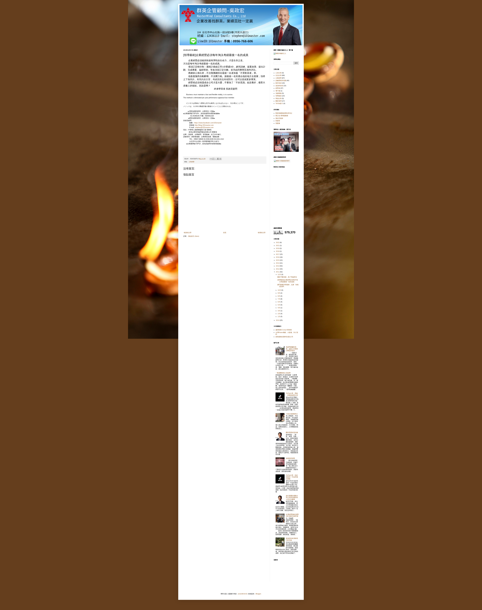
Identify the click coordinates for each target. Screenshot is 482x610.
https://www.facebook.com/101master (208, 123)
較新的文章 (187, 232)
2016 (278, 257)
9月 (279, 293)
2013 (278, 266)
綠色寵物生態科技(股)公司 (284, 337)
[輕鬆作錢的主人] (280, 53)
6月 (279, 302)
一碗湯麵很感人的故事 (283, 373)
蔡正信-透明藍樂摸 (282, 116)
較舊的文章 (261, 232)
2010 (278, 320)
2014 (278, 263)
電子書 (278, 91)
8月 (279, 296)
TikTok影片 (279, 103)
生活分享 (279, 75)
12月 (279, 274)
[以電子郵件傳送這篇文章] (211, 159)
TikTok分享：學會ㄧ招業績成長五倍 (292, 394)
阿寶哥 (278, 121)
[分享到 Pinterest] (220, 159)
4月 (279, 308)
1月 (279, 316)
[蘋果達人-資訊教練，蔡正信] (286, 151)
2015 (278, 260)
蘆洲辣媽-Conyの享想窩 (284, 330)
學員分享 (279, 98)
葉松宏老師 (279, 118)
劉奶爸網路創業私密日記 (284, 113)
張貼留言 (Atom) (193, 236)
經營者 (278, 88)
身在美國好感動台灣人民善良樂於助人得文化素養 (292, 497)
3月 (279, 311)
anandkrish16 (242, 594)
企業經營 (191, 161)
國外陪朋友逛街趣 (292, 432)
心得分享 (279, 73)
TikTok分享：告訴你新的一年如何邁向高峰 (292, 477)
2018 (278, 251)
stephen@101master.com (204, 127)
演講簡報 (279, 93)
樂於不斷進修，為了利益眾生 (287, 277)
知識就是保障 (290, 458)
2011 (278, 272)
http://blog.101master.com (204, 125)
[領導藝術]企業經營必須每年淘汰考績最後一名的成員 (287, 281)
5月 (279, 305)
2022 (278, 242)
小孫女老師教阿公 (292, 414)
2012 (278, 269)
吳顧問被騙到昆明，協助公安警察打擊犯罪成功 (292, 349)
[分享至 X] (215, 159)
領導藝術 (279, 96)
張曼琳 (278, 123)
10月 (279, 290)
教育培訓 (279, 83)
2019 (278, 248)
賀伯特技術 (279, 86)
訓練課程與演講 (281, 80)
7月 (279, 299)
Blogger (258, 594)
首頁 (224, 232)
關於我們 (279, 101)
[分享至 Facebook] (218, 159)
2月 (279, 314)
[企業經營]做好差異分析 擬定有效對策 (292, 515)
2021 (278, 245)
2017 (278, 254)
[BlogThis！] (213, 159)
